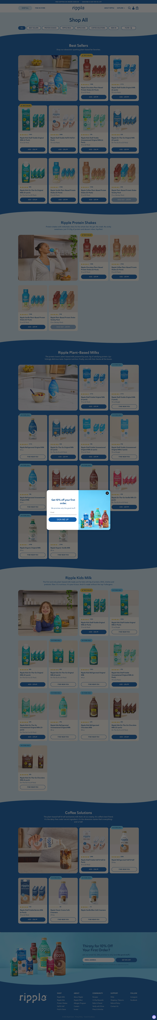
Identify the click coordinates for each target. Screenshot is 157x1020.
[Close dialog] (107, 493)
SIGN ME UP (63, 519)
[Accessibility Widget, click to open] (154, 1017)
